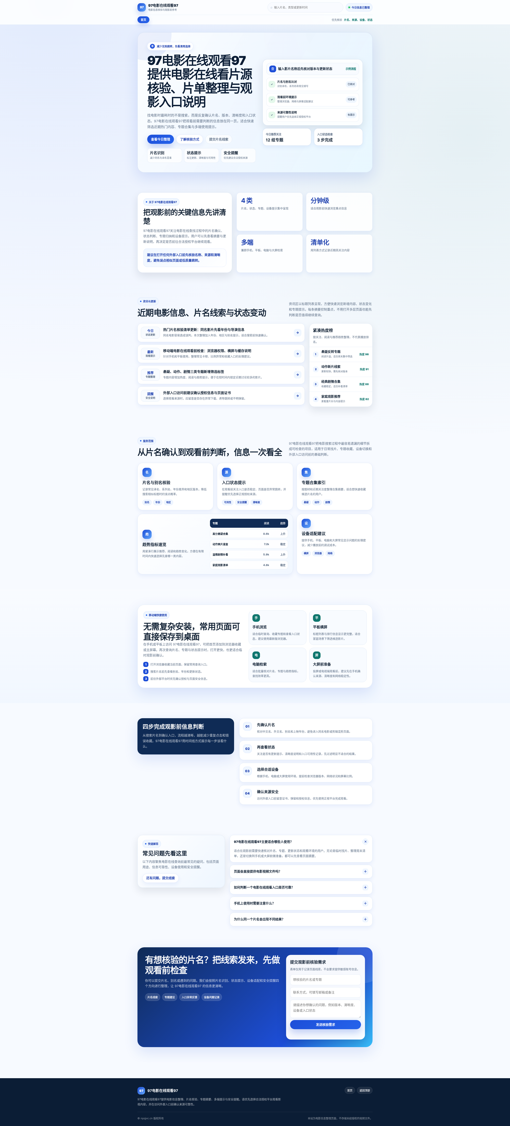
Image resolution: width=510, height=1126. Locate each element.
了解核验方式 (189, 139)
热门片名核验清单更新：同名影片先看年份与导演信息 (203, 330)
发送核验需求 (325, 1025)
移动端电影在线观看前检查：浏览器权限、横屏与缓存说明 (207, 351)
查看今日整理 (160, 139)
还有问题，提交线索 (160, 878)
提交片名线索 (218, 139)
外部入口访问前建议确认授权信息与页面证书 (197, 393)
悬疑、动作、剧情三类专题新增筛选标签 (193, 372)
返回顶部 (365, 1090)
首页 (143, 19)
